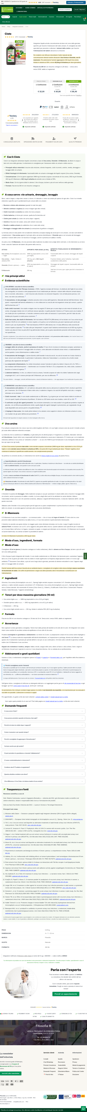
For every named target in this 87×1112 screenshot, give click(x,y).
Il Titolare (61, 1074)
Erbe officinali (6, 22)
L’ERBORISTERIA (22, 11)
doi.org (7, 853)
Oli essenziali (60, 16)
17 (58, 674)
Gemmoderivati (42, 16)
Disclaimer (75, 1074)
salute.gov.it (9, 816)
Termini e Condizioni (78, 1068)
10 (57, 375)
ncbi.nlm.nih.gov (52, 831)
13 (41, 407)
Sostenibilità (62, 1065)
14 (38, 413)
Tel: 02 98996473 (43, 1037)
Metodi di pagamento (78, 1065)
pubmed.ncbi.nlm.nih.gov (13, 839)
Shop (8, 26)
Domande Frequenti (50, 1071)
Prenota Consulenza (50, 1065)
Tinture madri (32, 16)
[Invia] (8, 16)
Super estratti (23, 16)
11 (22, 392)
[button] (85, 556)
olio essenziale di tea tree (72, 683)
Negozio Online (62, 1068)
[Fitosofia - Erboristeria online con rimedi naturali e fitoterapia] (7, 9)
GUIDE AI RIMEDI (30, 7)
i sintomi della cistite (41, 697)
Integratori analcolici (17, 26)
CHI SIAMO (19, 7)
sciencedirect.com (62, 905)
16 (9, 637)
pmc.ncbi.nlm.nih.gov (34, 825)
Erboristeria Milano (63, 1071)
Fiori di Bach (77, 16)
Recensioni (61, 1062)
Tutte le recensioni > (12, 125)
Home (3, 26)
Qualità (60, 1059)
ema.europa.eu (78, 819)
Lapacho (45, 657)
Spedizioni (75, 1059)
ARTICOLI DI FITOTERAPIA (45, 7)
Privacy (74, 1062)
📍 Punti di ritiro (48, 1074)
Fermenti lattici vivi (56, 657)
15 (9, 561)
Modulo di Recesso (49, 1068)
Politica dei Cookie (78, 1071)
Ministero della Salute (25, 956)
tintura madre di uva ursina (49, 456)
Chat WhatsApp (48, 1062)
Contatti (46, 1059)
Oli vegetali (69, 16)
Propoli (38, 657)
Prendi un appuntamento (66, 994)
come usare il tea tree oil (21, 686)
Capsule (14, 16)
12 (75, 398)
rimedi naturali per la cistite (59, 697)
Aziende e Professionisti (76, 2)
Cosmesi (51, 16)
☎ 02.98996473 (5, 1)
